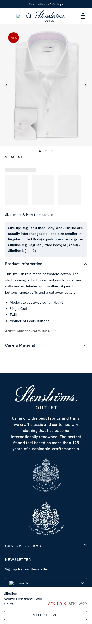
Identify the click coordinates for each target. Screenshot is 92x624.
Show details (64, 332)
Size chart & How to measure (29, 214)
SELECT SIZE (45, 615)
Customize (43, 365)
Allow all (46, 348)
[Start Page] (50, 16)
